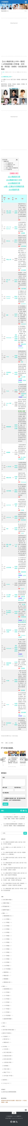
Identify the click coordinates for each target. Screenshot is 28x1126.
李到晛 (15, 566)
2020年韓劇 (6, 925)
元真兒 (15, 211)
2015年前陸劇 (7, 1015)
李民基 (15, 465)
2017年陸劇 (6, 1009)
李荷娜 (15, 703)
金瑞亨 (15, 596)
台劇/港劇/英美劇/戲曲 (8, 1029)
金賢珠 (15, 516)
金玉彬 (15, 527)
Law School (23, 303)
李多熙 (15, 228)
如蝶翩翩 (23, 233)
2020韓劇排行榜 (9, 166)
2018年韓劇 (6, 932)
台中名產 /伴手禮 (8, 1075)
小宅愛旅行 (5, 1036)
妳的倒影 (23, 690)
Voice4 (22, 533)
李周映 (15, 357)
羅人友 (15, 241)
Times (7, 356)
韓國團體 (6, 979)
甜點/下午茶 (7, 1072)
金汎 (16, 505)
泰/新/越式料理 (7, 1059)
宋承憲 (15, 705)
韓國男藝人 (6, 972)
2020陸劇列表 (8, 169)
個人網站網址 (6, 792)
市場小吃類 (6, 1069)
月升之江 (8, 241)
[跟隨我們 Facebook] (21, 811)
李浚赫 (15, 529)
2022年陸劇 (6, 992)
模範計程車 (23, 344)
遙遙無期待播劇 (7, 1018)
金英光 (15, 281)
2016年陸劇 (6, 1012)
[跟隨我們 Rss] (26, 811)
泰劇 (3, 1026)
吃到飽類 (6, 1065)
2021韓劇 (11, 742)
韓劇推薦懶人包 (4, 11)
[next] (26, 760)
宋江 (16, 723)
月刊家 (22, 510)
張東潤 (15, 424)
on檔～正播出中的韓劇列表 (11, 167)
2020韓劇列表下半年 (10, 164)
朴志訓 (15, 662)
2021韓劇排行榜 (9, 163)
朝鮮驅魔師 (8, 426)
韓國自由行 (6, 1042)
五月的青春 (23, 246)
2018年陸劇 (6, 1005)
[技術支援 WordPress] (9, 1118)
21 (6, 752)
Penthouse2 (8, 337)
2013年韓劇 (6, 949)
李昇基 (15, 390)
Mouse (7, 390)
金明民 (15, 504)
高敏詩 (15, 568)
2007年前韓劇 (7, 969)
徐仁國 (15, 611)
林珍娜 (15, 467)
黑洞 (22, 361)
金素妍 (15, 336)
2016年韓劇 (6, 939)
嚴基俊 (15, 340)
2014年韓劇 (6, 945)
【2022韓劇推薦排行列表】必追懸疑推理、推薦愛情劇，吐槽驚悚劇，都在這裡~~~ (13, 761)
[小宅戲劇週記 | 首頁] (6, 2)
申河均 (15, 314)
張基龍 (15, 630)
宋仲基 (15, 372)
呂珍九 (15, 315)
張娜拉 (15, 489)
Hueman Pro (20, 1118)
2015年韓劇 (6, 942)
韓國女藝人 (6, 975)
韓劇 (6, 742)
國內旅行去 (6, 1039)
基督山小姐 (8, 259)
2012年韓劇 (6, 952)
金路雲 (15, 212)
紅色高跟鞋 (23, 270)
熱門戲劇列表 (5, 906)
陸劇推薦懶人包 (7, 989)
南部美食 (4, 1079)
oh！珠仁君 (8, 466)
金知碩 (15, 681)
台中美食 (4, 1046)
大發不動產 (23, 288)
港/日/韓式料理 (7, 1052)
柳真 (16, 334)
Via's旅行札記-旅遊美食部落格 (8, 1091)
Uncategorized (5, 1083)
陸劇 (3, 986)
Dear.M (22, 588)
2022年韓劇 (6, 919)
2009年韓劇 (6, 962)
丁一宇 (15, 544)
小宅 (3, 72)
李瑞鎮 (15, 355)
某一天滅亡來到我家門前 (8, 612)
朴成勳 (15, 428)
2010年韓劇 (6, 959)
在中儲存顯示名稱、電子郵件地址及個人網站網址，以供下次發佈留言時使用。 (14, 799)
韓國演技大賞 (7, 982)
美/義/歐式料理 (7, 1055)
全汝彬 (15, 374)
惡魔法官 (23, 596)
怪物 (7, 315)
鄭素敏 (15, 679)
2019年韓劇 (6, 929)
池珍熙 (15, 518)
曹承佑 (15, 296)
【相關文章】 (6, 161)
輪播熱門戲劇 (5, 910)
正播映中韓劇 (5, 903)
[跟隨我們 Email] (23, 811)
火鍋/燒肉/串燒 (7, 1062)
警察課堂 (23, 668)
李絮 (16, 478)
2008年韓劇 (6, 965)
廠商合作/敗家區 (6, 1033)
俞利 (16, 546)
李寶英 (15, 594)
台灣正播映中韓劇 (6, 899)
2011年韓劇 (6, 955)
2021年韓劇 (6, 922)
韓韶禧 (15, 724)
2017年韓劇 (6, 935)
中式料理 (6, 1049)
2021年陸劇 (6, 995)
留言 (4, 777)
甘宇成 (15, 426)
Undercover (23, 323)
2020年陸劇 (6, 999)
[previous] (1, 760)
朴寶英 (15, 613)
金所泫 (15, 240)
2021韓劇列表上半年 (6, 76)
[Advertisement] (14, 38)
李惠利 (15, 631)
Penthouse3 (23, 482)
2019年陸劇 (6, 1002)
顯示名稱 (5, 787)
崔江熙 (15, 279)
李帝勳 (15, 476)
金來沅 (15, 226)
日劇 (3, 1023)
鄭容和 (15, 491)
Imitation (8, 584)
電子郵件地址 (17, 787)
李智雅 (15, 338)
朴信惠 (15, 298)
